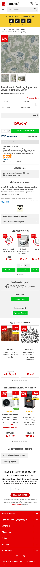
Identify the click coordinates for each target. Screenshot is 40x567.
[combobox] (22, 9)
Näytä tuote (9, 270)
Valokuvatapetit (7, 32)
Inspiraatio (7, 550)
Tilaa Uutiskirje (20, 495)
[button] (3, 9)
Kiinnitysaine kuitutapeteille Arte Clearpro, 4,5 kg (23, 251)
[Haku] (35, 9)
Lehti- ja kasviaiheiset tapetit (14, 455)
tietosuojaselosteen (17, 504)
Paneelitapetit (20, 32)
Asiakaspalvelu (8, 513)
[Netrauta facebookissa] (17, 556)
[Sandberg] (20, 208)
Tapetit (23, 29)
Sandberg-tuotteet (15, 216)
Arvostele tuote (20, 299)
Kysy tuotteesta (20, 313)
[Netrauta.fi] (10, 4)
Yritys (4, 538)
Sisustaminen (14, 29)
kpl (26, 266)
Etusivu (4, 29)
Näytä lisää (5, 202)
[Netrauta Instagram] (24, 556)
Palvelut (5, 544)
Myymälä (6, 526)
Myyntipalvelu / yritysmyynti (14, 519)
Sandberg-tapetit (9, 462)
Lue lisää (5, 159)
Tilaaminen (6, 532)
